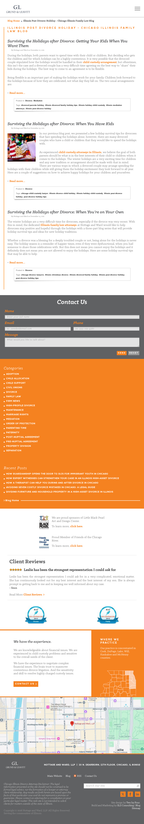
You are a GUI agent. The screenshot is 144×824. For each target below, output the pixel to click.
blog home (14, 21)
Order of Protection (20, 424)
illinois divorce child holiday (62, 193)
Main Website (54, 776)
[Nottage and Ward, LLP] (18, 8)
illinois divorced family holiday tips (61, 105)
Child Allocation (17, 379)
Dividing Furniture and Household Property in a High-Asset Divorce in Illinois (59, 492)
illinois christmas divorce (56, 275)
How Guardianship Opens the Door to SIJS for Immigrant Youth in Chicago (57, 474)
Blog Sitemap (136, 807)
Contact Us (72, 302)
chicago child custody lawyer (34, 193)
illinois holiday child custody (92, 105)
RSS (79, 776)
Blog (68, 776)
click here (76, 526)
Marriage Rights (17, 415)
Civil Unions (14, 388)
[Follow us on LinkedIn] (137, 794)
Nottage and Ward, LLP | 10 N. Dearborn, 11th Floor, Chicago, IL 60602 (72, 725)
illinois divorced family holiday (84, 275)
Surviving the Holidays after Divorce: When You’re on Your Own (66, 212)
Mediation (38, 101)
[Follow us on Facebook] (130, 794)
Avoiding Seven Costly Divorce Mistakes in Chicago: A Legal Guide (50, 487)
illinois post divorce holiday (38, 109)
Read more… (17, 93)
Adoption (12, 374)
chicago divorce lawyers (32, 275)
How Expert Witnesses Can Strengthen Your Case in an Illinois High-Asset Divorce (62, 478)
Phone (78, 323)
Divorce (28, 101)
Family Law (13, 397)
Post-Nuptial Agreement (23, 437)
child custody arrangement (100, 62)
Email (9, 323)
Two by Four (133, 802)
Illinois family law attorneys (58, 225)
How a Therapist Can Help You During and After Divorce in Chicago (52, 483)
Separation (13, 451)
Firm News (13, 401)
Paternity (13, 433)
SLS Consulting (125, 805)
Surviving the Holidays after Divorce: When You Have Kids (61, 124)
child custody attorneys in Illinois (80, 152)
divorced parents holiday (32, 105)
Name (9, 311)
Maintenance (15, 410)
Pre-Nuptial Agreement (22, 442)
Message (11, 335)
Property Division (18, 446)
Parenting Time (16, 428)
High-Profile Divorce (20, 406)
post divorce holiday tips (35, 197)
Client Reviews (32, 594)
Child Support (16, 383)
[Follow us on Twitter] (123, 794)
